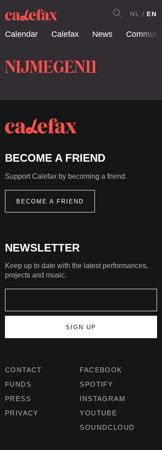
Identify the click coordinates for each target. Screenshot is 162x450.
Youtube (98, 413)
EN (152, 14)
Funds (18, 384)
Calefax (65, 34)
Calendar (21, 34)
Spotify (96, 384)
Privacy (22, 413)
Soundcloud (107, 427)
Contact (23, 370)
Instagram (103, 398)
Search (117, 13)
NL (135, 14)
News (102, 34)
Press (18, 398)
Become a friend (50, 201)
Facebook (101, 370)
